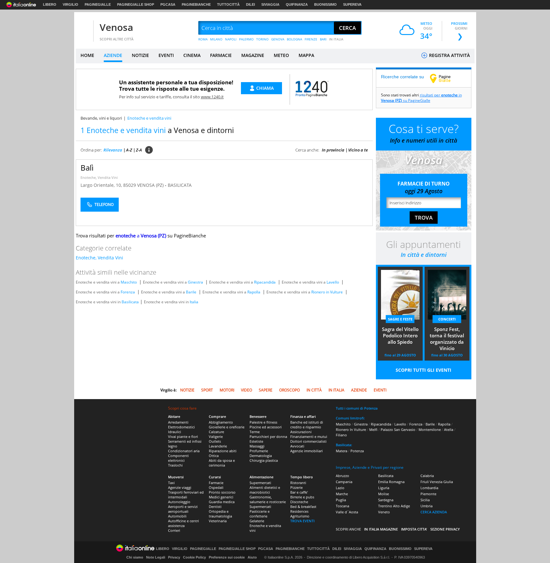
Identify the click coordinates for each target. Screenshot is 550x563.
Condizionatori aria (184, 450)
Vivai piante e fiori (183, 436)
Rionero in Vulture (327, 292)
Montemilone (430, 429)
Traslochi (175, 465)
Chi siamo (134, 557)
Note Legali (155, 557)
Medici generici (221, 497)
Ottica (214, 455)
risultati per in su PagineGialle (421, 97)
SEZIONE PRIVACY (445, 529)
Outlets (215, 441)
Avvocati (297, 446)
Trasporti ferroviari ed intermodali (186, 494)
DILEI (250, 4)
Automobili (177, 516)
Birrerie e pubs (302, 497)
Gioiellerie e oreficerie (226, 427)
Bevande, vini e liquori (101, 118)
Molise (383, 493)
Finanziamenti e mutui (308, 436)
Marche (342, 493)
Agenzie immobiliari (306, 450)
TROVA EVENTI (302, 520)
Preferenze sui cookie (227, 557)
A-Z (129, 150)
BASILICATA (180, 185)
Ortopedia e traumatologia (220, 513)
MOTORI (227, 390)
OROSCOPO (289, 390)
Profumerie (259, 450)
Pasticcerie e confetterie (260, 513)
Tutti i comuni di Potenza (356, 408)
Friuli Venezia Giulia (436, 481)
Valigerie (216, 436)
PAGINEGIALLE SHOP (135, 4)
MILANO (216, 39)
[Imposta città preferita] (83, 28)
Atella (448, 429)
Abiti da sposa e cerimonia (222, 463)
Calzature (216, 431)
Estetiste (256, 441)
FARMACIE (221, 55)
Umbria (426, 505)
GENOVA (277, 39)
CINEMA (192, 55)
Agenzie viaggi (179, 487)
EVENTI (166, 55)
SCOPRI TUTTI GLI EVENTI (423, 370)
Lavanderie (218, 446)
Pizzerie (296, 487)
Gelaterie (257, 520)
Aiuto (252, 557)
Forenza (128, 292)
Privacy (174, 557)
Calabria (427, 475)
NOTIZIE (140, 55)
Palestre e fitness (263, 422)
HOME (87, 55)
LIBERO (49, 4)
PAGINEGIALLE (98, 4)
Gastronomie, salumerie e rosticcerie (268, 499)
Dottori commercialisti (308, 441)
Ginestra (195, 282)
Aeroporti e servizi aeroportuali (183, 509)
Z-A (139, 150)
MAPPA (306, 55)
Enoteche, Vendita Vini (99, 177)
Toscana (342, 505)
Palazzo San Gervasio (398, 429)
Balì (87, 167)
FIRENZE (311, 39)
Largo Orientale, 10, (102, 185)
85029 (129, 185)
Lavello (333, 282)
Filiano (341, 435)
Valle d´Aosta (347, 512)
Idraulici (174, 431)
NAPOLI (230, 39)
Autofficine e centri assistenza (183, 523)
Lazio (340, 487)
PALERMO (246, 39)
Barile (191, 292)
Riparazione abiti (222, 450)
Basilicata (130, 302)
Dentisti (215, 506)
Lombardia (429, 487)
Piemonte (428, 493)
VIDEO (246, 390)
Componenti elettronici (178, 458)
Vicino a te (358, 150)
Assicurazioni (301, 431)
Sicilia (425, 499)
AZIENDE (113, 55)
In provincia (333, 150)
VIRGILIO (70, 4)
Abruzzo (342, 475)
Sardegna (385, 499)
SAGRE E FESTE (400, 319)
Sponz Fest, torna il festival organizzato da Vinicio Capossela (447, 339)
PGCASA (167, 4)
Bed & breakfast (303, 506)
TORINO (262, 39)
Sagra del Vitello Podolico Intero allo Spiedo (400, 335)
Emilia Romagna (391, 481)
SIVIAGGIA (270, 4)
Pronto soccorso (222, 492)
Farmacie (216, 482)
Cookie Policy (194, 557)
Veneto (384, 512)
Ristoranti (298, 482)
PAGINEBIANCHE (196, 4)
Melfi (373, 429)
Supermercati (260, 482)
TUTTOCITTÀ (228, 4)
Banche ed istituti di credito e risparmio (306, 424)
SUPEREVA (352, 4)
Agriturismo (299, 516)
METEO (281, 55)
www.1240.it (212, 97)
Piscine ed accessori (266, 427)
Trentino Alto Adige (394, 505)
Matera (341, 450)
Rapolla (253, 292)
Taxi (171, 482)
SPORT (207, 390)
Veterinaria (218, 520)
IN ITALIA (336, 39)
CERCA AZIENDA (433, 512)
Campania (344, 481)
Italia (194, 302)
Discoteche (299, 501)
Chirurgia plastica (264, 460)
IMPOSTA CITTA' (414, 529)
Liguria (383, 487)
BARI (323, 39)
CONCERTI (447, 319)
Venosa (116, 27)
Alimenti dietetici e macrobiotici (265, 490)
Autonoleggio (179, 501)
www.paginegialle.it (445, 78)
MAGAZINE (252, 55)
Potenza (357, 450)
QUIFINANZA (297, 4)
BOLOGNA (294, 39)
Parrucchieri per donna (268, 436)
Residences (299, 511)
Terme (255, 431)
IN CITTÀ (314, 390)
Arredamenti (178, 422)
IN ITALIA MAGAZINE (381, 529)
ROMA (203, 39)
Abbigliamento (221, 422)
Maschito (129, 282)
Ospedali (216, 487)
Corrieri (174, 530)
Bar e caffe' (299, 492)
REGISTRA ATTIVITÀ (449, 55)
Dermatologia (261, 455)
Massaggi (257, 446)
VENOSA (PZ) (151, 185)
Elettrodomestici (181, 427)
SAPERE (265, 390)
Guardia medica (222, 501)
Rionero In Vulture (351, 429)
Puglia (341, 499)
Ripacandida (265, 282)
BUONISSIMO (325, 4)
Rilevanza (112, 150)
